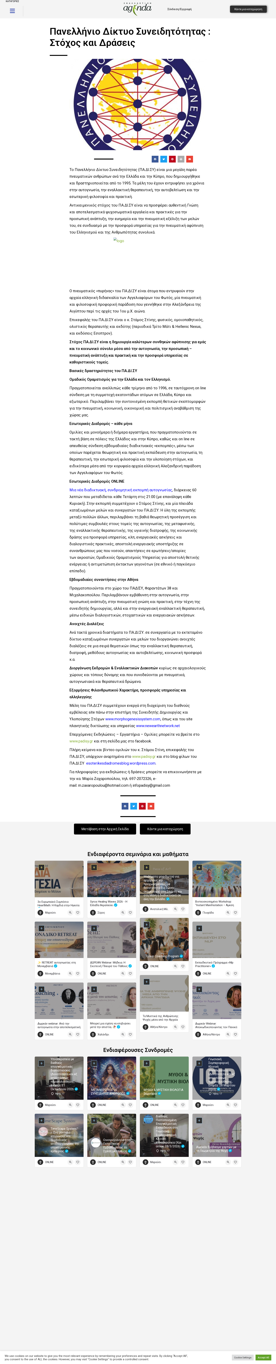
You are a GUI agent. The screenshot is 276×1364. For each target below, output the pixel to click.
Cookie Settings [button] (242, 1357)
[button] (155, 159)
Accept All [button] (263, 1357)
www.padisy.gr (81, 741)
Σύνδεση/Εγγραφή (179, 9)
